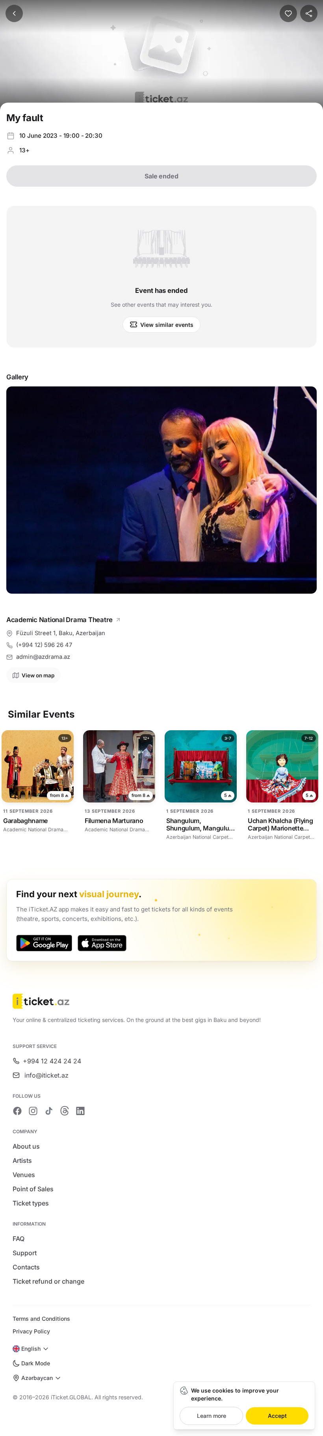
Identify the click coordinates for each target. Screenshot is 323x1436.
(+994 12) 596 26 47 (44, 645)
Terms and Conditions (41, 1318)
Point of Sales (33, 1189)
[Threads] (64, 1110)
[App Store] (102, 943)
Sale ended (161, 176)
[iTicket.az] (161, 1001)
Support (25, 1253)
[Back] (14, 13)
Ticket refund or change (48, 1281)
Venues (24, 1175)
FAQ (18, 1239)
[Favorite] (288, 13)
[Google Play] (44, 943)
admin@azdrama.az (43, 656)
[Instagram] (33, 1110)
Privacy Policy (31, 1331)
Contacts (26, 1267)
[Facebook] (17, 1110)
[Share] (308, 13)
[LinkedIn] (80, 1110)
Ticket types (31, 1203)
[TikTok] (49, 1110)
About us (26, 1146)
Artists (22, 1160)
